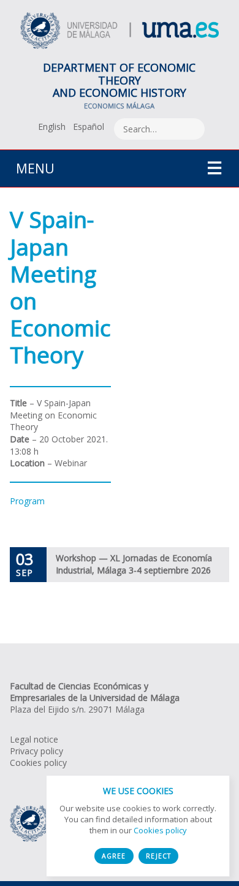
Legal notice (34, 739)
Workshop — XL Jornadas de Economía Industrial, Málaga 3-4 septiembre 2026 (134, 563)
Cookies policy (38, 762)
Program (27, 501)
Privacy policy (36, 751)
